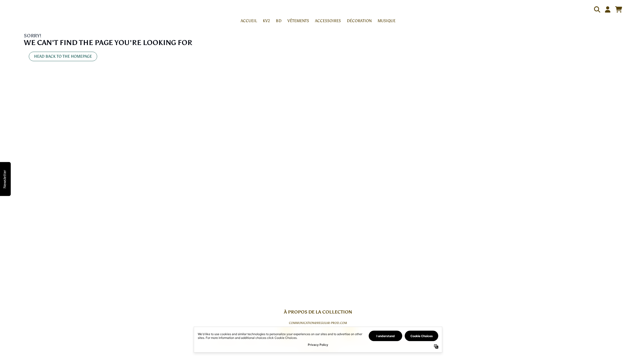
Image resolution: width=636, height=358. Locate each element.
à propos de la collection (318, 312)
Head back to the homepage (63, 56)
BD (278, 20)
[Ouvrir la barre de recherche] (596, 9)
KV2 (266, 20)
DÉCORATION (359, 20)
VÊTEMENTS (298, 20)
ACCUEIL (249, 20)
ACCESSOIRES (328, 20)
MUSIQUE (387, 20)
